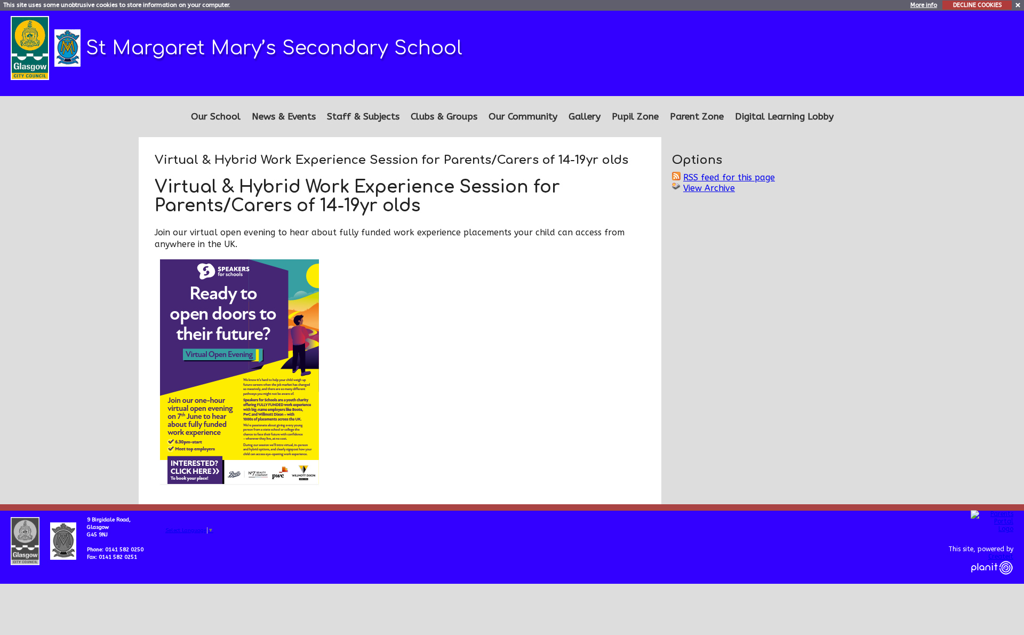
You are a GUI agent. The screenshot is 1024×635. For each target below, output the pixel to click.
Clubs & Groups (444, 116)
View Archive (709, 188)
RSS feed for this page (729, 177)
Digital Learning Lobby (784, 116)
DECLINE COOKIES (977, 5)
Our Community (523, 116)
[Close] (1018, 4)
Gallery (585, 116)
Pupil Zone (635, 116)
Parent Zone (697, 116)
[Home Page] (68, 47)
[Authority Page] (31, 47)
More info (923, 5)
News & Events (284, 116)
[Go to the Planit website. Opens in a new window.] (992, 581)
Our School (216, 116)
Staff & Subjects (363, 116)
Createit (1000, 556)
